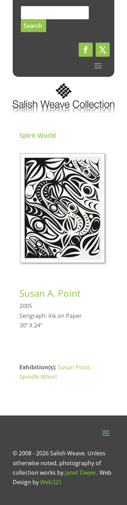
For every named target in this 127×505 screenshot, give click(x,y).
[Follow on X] (103, 50)
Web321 (51, 482)
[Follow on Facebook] (86, 50)
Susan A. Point (49, 293)
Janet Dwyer (81, 472)
